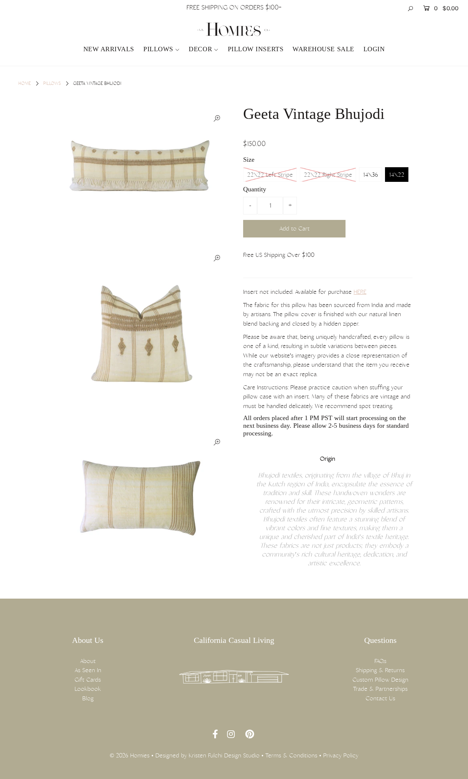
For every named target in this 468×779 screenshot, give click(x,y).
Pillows (158, 49)
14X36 (370, 174)
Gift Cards (88, 679)
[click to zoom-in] (217, 119)
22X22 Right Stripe (328, 174)
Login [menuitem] (374, 49)
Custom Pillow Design (380, 679)
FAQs (380, 661)
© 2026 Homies (130, 755)
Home (24, 83)
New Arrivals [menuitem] (108, 49)
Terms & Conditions (291, 755)
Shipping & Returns (380, 670)
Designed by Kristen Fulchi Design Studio (207, 755)
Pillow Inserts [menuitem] (256, 49)
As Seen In (88, 670)
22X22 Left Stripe (270, 174)
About (88, 661)
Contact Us (380, 698)
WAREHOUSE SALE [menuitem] (323, 49)
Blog (88, 698)
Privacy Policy (340, 755)
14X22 (396, 174)
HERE (360, 291)
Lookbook (88, 688)
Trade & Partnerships (380, 688)
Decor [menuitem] (200, 49)
